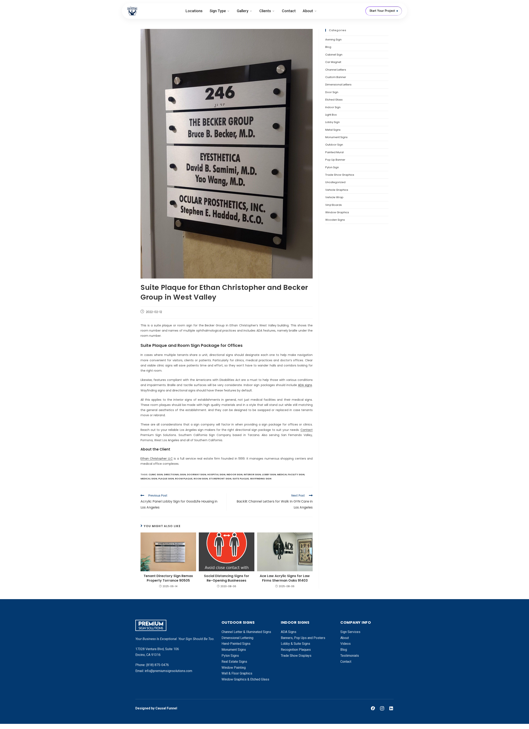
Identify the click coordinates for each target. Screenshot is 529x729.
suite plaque (240, 478)
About (308, 11)
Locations (194, 11)
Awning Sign (333, 39)
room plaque (183, 478)
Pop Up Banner (335, 160)
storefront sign (220, 478)
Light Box (331, 115)
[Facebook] (373, 708)
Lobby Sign (332, 122)
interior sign (252, 474)
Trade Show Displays (296, 656)
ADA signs (305, 385)
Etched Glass (334, 100)
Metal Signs (333, 130)
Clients (265, 11)
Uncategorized (335, 182)
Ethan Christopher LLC (157, 458)
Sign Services (350, 632)
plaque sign (166, 478)
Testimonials (349, 656)
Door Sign (331, 92)
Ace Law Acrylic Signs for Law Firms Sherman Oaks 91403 (285, 578)
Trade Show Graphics (339, 175)
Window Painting (234, 668)
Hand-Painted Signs (236, 644)
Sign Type (218, 11)
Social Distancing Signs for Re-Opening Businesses (226, 578)
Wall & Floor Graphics (237, 673)
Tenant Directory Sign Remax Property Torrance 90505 (168, 578)
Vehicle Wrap (334, 197)
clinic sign (156, 474)
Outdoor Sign (334, 145)
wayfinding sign (260, 478)
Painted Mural (334, 152)
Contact (289, 11)
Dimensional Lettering (237, 638)
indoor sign (234, 474)
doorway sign (196, 474)
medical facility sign (290, 474)
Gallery (242, 11)
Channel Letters (335, 70)
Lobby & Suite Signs (295, 644)
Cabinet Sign (333, 55)
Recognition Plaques (296, 650)
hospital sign (216, 474)
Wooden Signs (335, 220)
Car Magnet (333, 62)
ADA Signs (288, 632)
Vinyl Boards (333, 205)
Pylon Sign (332, 167)
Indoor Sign (333, 107)
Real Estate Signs (234, 662)
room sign (201, 478)
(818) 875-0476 (157, 665)
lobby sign (269, 474)
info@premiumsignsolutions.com (168, 671)
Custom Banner (335, 77)
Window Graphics (337, 212)
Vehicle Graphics (336, 190)
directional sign (175, 474)
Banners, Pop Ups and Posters (303, 638)
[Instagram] (382, 708)
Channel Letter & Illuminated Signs (246, 632)
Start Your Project (382, 11)
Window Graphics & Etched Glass (245, 679)
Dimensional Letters (338, 85)
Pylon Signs (230, 656)
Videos (345, 644)
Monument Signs (336, 137)
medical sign (149, 478)
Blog (328, 47)
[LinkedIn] (391, 708)
